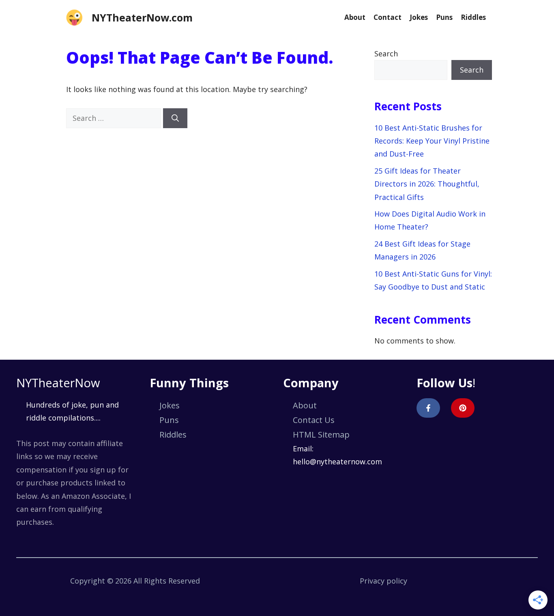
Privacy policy (383, 581)
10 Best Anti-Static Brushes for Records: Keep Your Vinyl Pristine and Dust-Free (432, 141)
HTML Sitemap (321, 434)
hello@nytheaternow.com (337, 461)
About (354, 17)
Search (386, 53)
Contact (388, 17)
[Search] (175, 118)
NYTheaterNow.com (142, 17)
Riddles (473, 17)
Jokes (419, 17)
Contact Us (314, 419)
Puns (444, 17)
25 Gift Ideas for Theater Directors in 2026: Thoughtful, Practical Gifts (426, 184)
